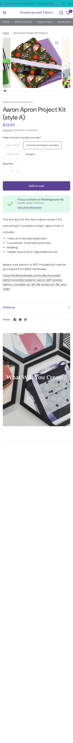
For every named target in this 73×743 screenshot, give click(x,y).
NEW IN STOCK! (23, 21)
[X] (20, 319)
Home (6, 21)
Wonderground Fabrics (36, 12)
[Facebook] (15, 319)
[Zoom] (57, 42)
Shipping (7, 130)
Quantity (8, 163)
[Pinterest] (25, 319)
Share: (6, 319)
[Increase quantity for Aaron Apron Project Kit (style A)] (18, 171)
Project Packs (45, 21)
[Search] (61, 12)
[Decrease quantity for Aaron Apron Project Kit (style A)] (6, 171)
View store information (29, 207)
